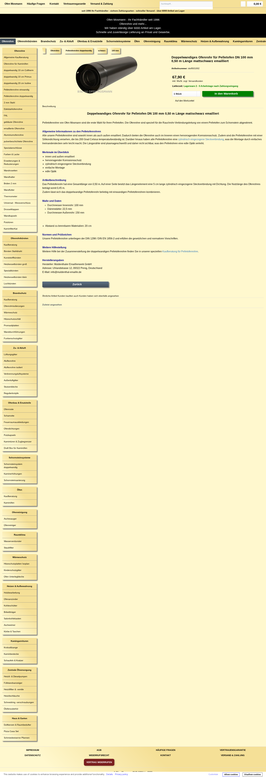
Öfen (19, 490)
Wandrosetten (10, 170)
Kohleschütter (10, 605)
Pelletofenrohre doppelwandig (18, 96)
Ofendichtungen (11, 428)
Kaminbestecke (11, 654)
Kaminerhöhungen (13, 474)
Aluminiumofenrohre (14, 135)
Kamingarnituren (19, 641)
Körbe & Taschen (12, 631)
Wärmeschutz (10, 312)
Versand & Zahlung (101, 3)
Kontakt (54, 3)
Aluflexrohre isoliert (13, 367)
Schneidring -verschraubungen (19, 702)
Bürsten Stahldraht (13, 251)
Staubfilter (9, 547)
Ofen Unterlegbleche (14, 576)
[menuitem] (186, 5)
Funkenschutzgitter (13, 338)
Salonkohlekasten (12, 618)
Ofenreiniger (10, 525)
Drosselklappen (11, 209)
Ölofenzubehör (11, 709)
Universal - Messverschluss (17, 203)
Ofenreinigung (19, 512)
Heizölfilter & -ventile (14, 689)
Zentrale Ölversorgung (19, 670)
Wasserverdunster (13, 541)
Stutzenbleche (11, 386)
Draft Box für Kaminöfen (15, 448)
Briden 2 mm (10, 183)
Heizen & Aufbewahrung (19, 586)
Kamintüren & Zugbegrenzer (18, 441)
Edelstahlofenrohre (13, 109)
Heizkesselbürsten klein (15, 277)
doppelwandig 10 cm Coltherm (19, 70)
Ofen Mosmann (13, 3)
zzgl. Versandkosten (193, 81)
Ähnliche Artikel (49, 296)
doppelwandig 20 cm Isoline (17, 83)
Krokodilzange (11, 647)
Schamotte (9, 415)
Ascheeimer (9, 625)
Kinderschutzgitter (12, 570)
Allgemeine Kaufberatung (16, 57)
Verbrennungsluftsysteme (16, 374)
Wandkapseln (10, 216)
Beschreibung (49, 106)
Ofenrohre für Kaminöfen (16, 64)
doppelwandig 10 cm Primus (17, 76)
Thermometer (10, 196)
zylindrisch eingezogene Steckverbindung (201, 139)
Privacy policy (121, 774)
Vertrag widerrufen (99, 762)
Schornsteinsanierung (14, 480)
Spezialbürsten (11, 270)
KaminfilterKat (10, 228)
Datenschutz (33, 755)
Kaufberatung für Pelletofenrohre (180, 251)
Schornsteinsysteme (19, 457)
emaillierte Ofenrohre (14, 128)
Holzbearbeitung (12, 592)
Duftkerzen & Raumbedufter (17, 725)
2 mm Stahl (9, 102)
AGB (99, 750)
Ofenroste (9, 409)
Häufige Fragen (36, 3)
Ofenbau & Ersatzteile (19, 403)
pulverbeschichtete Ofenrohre (18, 141)
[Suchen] (210, 4)
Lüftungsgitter (10, 354)
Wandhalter (9, 177)
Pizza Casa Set (11, 731)
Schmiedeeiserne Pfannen (17, 737)
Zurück (77, 284)
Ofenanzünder (11, 599)
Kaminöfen (9, 502)
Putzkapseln (10, 435)
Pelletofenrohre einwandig (16, 89)
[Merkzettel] (243, 4)
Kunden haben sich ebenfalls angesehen (99, 296)
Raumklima (19, 535)
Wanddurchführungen (14, 332)
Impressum (32, 750)
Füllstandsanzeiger (13, 683)
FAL (6, 115)
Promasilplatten (11, 325)
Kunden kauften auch (68, 296)
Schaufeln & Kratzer (13, 660)
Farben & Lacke (11, 154)
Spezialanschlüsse (13, 148)
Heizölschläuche (12, 696)
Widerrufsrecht (99, 755)
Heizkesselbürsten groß (15, 264)
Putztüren (8, 222)
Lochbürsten (10, 283)
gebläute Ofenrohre (13, 122)
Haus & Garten (19, 718)
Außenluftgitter (11, 380)
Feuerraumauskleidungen (16, 422)
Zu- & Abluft (19, 348)
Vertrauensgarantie (74, 3)
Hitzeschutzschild (12, 319)
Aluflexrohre (10, 361)
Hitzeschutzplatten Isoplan (16, 563)
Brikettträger (10, 612)
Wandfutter (9, 190)
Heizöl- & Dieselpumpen (15, 676)
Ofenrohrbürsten (19, 238)
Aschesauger (10, 518)
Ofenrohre (19, 51)
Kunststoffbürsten (12, 257)
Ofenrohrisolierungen (14, 306)
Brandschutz (19, 293)
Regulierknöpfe (11, 393)
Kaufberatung (10, 244)
